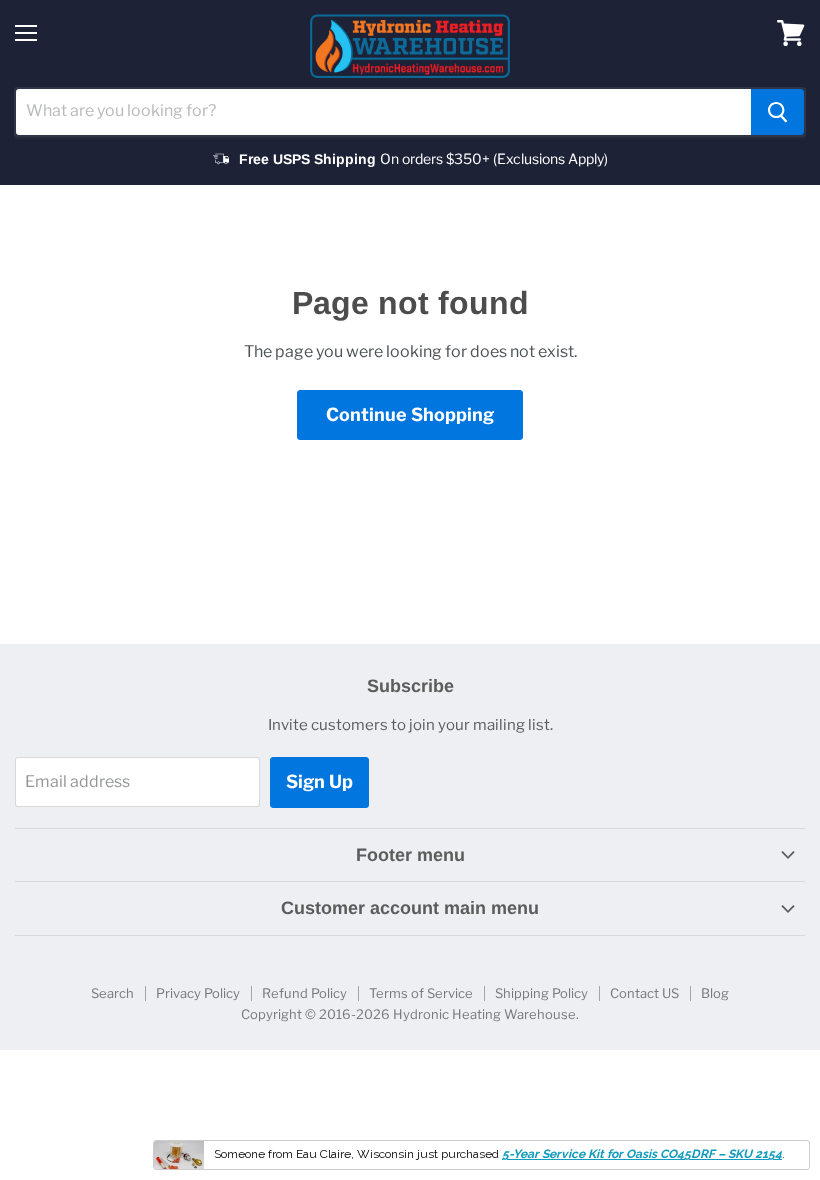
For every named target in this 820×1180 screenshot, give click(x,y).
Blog (715, 993)
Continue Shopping (410, 414)
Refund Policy (304, 993)
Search (112, 993)
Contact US (644, 993)
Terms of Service (421, 993)
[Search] (777, 112)
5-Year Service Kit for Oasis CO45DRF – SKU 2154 (642, 1154)
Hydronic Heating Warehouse (484, 1014)
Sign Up (319, 781)
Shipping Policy (541, 993)
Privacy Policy (198, 993)
